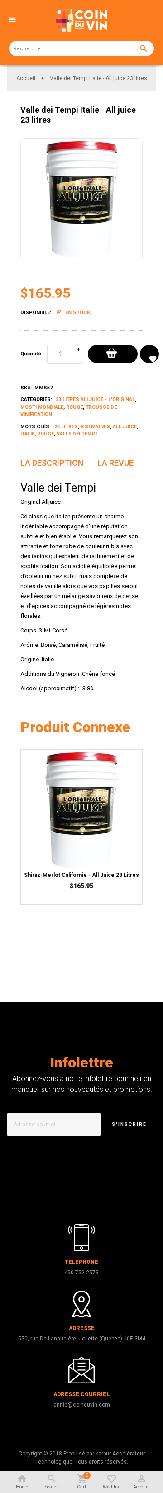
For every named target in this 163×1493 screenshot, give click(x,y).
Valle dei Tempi (77, 434)
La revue (115, 463)
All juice (125, 427)
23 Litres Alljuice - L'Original (95, 399)
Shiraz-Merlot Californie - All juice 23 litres (81, 875)
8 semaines (95, 427)
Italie (27, 434)
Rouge (74, 407)
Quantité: (31, 354)
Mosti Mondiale (41, 407)
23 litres (66, 427)
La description (52, 463)
